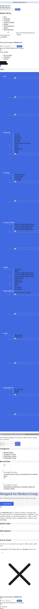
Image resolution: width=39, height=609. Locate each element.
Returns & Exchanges (21, 535)
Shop (20, 527)
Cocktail (6, 20)
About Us (7, 527)
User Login (4, 52)
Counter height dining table (24, 229)
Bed (5, 17)
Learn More (7, 504)
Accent (17, 134)
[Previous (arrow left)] (0, 608)
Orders (6, 59)
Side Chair (18, 287)
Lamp (6, 28)
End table (18, 178)
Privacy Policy (8, 535)
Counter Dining (9, 22)
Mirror (17, 147)
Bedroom (7, 19)
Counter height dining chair (24, 226)
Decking (17, 139)
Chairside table (20, 174)
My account (8, 55)
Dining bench (19, 278)
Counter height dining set (23, 228)
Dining (6, 24)
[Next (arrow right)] (2, 608)
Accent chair (19, 389)
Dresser (17, 141)
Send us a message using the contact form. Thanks (17, 547)
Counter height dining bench (24, 224)
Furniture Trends (10, 454)
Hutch (17, 283)
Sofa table (18, 180)
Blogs (12, 527)
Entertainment (9, 26)
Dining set (18, 280)
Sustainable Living (10, 458)
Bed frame (18, 138)
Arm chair (18, 269)
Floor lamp (18, 335)
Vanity (17, 152)
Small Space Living (10, 456)
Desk (16, 393)
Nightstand (18, 148)
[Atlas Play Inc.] (5, 6)
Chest (17, 145)
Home (2, 434)
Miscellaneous (8, 29)
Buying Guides (8, 452)
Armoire (17, 136)
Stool (16, 150)
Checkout (7, 57)
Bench (17, 391)
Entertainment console (23, 143)
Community (24, 536)
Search (18, 9)
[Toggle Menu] (0, 73)
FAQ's (17, 527)
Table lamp (18, 337)
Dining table (19, 282)
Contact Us (16, 536)
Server (17, 285)
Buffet (17, 271)
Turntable (18, 289)
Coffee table (19, 176)
